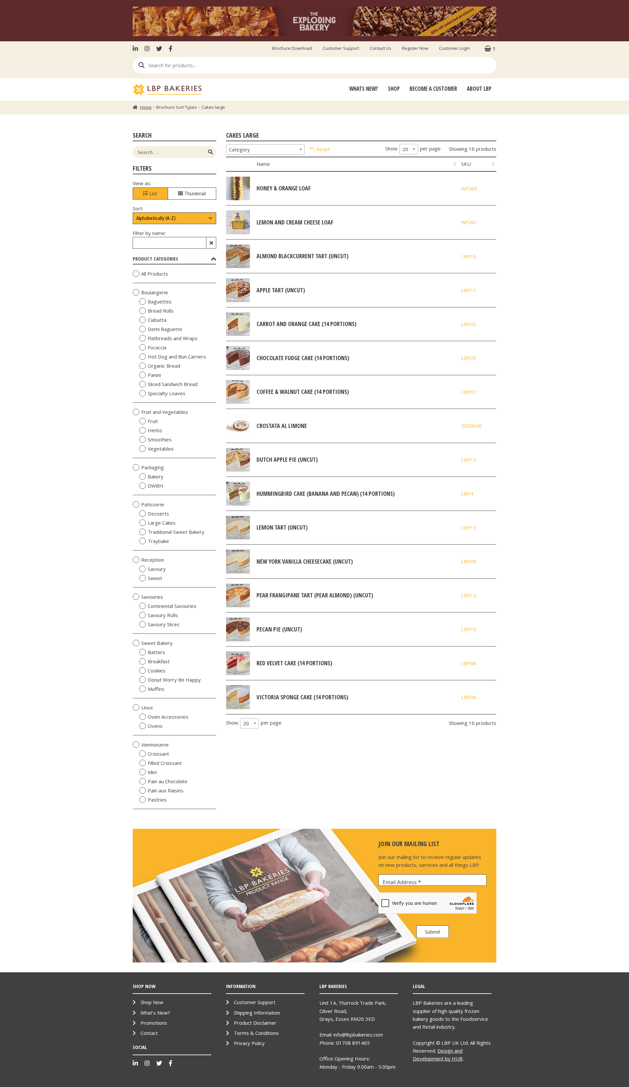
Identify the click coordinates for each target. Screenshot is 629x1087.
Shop (394, 88)
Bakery (155, 476)
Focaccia (157, 347)
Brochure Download (292, 48)
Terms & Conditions (256, 1033)
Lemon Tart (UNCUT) (282, 527)
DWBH (155, 485)
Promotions (154, 1022)
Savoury (157, 569)
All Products (154, 273)
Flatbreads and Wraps (173, 338)
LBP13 (468, 527)
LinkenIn (137, 48)
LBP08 (468, 663)
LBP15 (468, 459)
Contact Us (380, 48)
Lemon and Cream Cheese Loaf (295, 222)
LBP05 (468, 324)
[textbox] (265, 149)
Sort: (138, 208)
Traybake (158, 541)
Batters (156, 652)
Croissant (158, 753)
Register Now (415, 48)
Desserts (158, 513)
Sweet (155, 578)
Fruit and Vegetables (164, 412)
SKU (466, 164)
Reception (152, 559)
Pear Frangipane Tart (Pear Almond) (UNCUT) (315, 595)
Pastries (157, 799)
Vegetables (161, 448)
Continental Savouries (172, 606)
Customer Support (341, 48)
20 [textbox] (405, 149)
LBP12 (468, 595)
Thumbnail (195, 193)
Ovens (155, 726)
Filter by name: (149, 233)
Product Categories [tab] (155, 258)
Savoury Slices (164, 624)
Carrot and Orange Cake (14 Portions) (306, 324)
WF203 (469, 188)
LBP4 (467, 493)
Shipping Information (257, 1012)
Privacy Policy (249, 1043)
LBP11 (468, 290)
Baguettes (160, 301)
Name (263, 164)
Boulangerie (154, 292)
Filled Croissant (165, 763)
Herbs (155, 430)
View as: (142, 183)
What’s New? (155, 1012)
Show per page (413, 148)
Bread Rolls (161, 310)
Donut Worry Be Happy (174, 679)
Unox (147, 707)
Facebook (170, 48)
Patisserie (152, 504)
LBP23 (468, 358)
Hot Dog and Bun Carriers (177, 356)
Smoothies (160, 439)
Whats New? (363, 88)
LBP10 (468, 629)
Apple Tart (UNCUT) (281, 290)
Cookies (156, 670)
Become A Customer (433, 88)
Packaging (152, 467)
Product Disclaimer (255, 1022)
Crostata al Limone (282, 426)
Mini (152, 772)
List (153, 193)
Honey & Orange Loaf (284, 188)
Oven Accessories (168, 716)
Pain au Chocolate (167, 781)
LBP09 (468, 561)
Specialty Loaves (166, 393)
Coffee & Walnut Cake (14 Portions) (303, 392)
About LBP (479, 88)
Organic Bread (164, 365)
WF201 (469, 222)
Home (146, 107)
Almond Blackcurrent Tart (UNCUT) (303, 256)
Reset (323, 149)
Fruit (153, 421)
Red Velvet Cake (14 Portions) (294, 663)
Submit (432, 931)
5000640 (471, 425)
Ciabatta (157, 320)
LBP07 (468, 392)
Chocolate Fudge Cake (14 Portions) (303, 358)
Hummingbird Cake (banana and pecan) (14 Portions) (326, 493)
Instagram (147, 48)
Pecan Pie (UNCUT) (279, 629)
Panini (154, 375)
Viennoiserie (155, 744)
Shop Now (152, 1002)
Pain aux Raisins (165, 790)
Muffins (156, 689)
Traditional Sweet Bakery (176, 532)
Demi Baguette (165, 329)
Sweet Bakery (157, 643)
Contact (149, 1033)
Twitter (159, 48)
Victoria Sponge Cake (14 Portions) (302, 697)
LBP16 (468, 256)
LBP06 (468, 697)
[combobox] (265, 149)
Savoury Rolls (163, 615)
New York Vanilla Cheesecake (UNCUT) (305, 561)
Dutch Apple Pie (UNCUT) (287, 459)
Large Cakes (162, 522)
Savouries (152, 596)
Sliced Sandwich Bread (173, 384)
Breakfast (159, 661)
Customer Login (454, 48)
